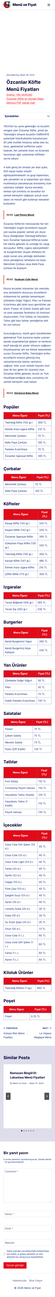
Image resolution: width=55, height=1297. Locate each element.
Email (9, 1228)
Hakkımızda (19, 1280)
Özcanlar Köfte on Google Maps (25, 98)
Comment (11, 1171)
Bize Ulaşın (35, 1280)
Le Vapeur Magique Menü (42, 1033)
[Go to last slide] (8, 1096)
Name (9, 1213)
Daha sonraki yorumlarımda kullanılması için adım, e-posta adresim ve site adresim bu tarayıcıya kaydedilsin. (28, 1254)
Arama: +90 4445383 (19, 94)
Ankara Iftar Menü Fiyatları (14, 1033)
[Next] (46, 1096)
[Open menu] (48, 5)
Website (9, 1242)
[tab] (21, 1130)
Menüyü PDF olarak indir (20, 102)
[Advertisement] (27, 39)
